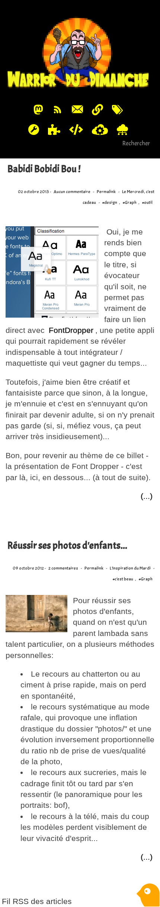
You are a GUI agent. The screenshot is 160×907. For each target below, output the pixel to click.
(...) (147, 496)
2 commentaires (63, 568)
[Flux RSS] (57, 109)
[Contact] (77, 109)
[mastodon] (38, 109)
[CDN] (122, 129)
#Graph (130, 202)
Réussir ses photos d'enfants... (67, 545)
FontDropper (71, 330)
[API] (100, 129)
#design (109, 202)
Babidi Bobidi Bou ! (44, 169)
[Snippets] (76, 129)
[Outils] (33, 129)
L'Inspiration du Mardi (130, 568)
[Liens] (97, 109)
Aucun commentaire (72, 192)
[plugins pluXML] (54, 129)
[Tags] (117, 109)
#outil (147, 202)
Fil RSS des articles (37, 901)
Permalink (106, 192)
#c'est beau (123, 579)
